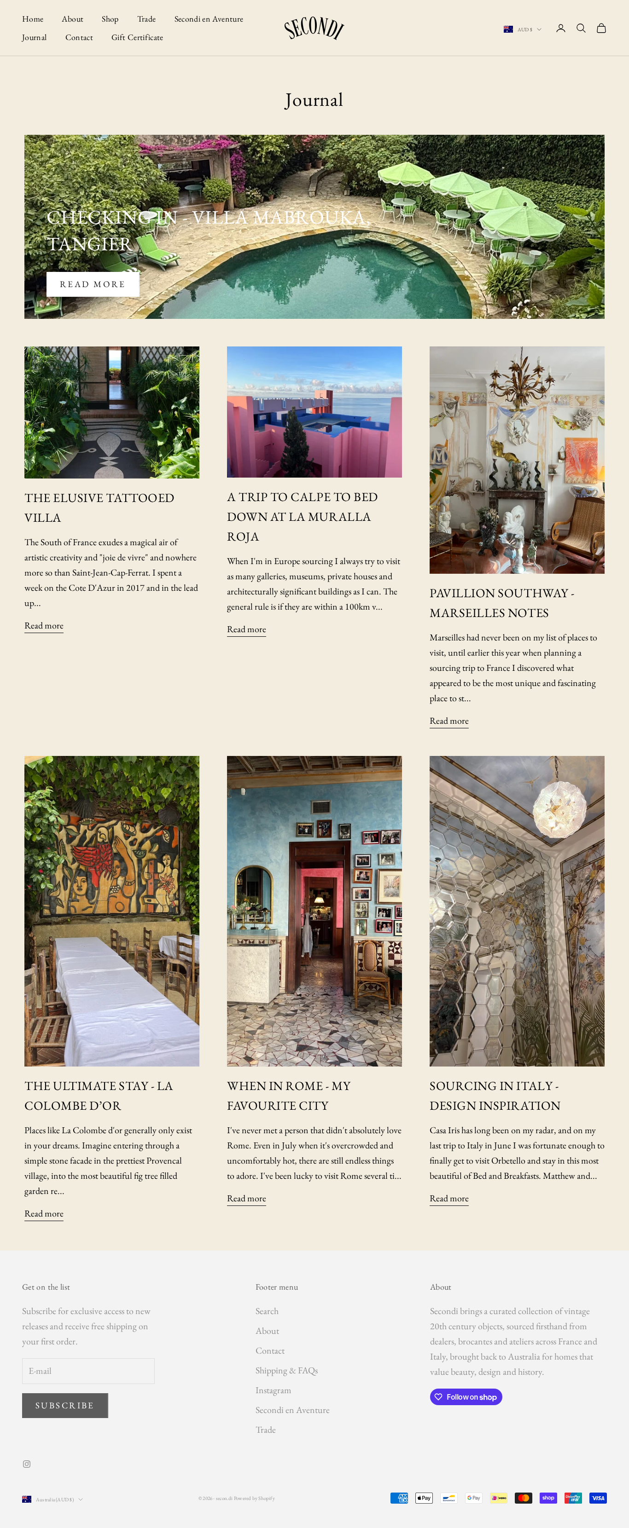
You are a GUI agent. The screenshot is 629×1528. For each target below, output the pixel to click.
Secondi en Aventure (209, 18)
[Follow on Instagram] (26, 1464)
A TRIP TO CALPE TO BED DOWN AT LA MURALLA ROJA (302, 516)
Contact (79, 37)
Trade (146, 18)
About (72, 18)
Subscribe (65, 1405)
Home (32, 18)
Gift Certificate (137, 37)
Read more (93, 284)
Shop (110, 18)
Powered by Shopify (254, 1498)
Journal (34, 37)
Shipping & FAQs (287, 1370)
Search (267, 1311)
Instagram (273, 1390)
